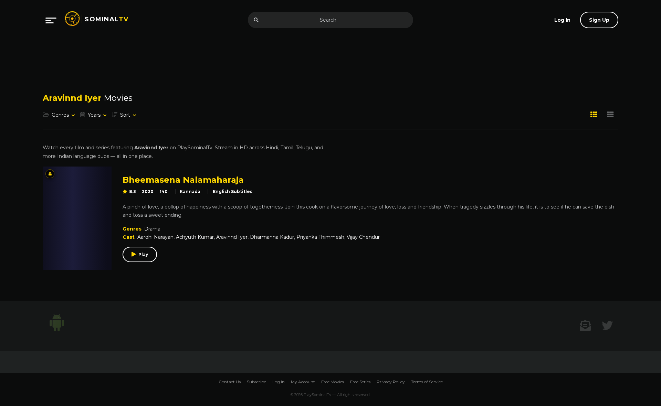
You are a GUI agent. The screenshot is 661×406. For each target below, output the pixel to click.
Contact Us (230, 381)
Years (94, 115)
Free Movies (332, 381)
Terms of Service (427, 381)
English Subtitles (232, 191)
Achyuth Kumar (195, 237)
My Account (303, 381)
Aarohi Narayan (155, 237)
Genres (60, 115)
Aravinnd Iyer (232, 237)
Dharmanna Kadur (272, 237)
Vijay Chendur (363, 237)
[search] (256, 20)
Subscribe (256, 381)
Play (143, 254)
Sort (125, 115)
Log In (278, 381)
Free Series (360, 381)
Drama (152, 229)
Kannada (190, 191)
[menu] (51, 20)
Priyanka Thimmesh (320, 237)
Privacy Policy (391, 381)
